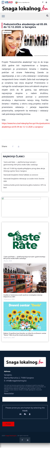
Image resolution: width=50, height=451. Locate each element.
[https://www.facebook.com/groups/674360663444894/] (42, 2)
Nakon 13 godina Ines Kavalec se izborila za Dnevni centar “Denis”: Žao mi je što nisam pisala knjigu (24, 334)
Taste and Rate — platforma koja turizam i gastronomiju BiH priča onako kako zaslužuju (24, 257)
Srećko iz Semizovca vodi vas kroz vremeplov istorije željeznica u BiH (22, 296)
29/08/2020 (7, 32)
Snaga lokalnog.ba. (11, 435)
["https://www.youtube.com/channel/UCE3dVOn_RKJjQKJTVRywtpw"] (46, 2)
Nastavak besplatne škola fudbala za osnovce (20, 175)
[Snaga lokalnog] (25, 8)
